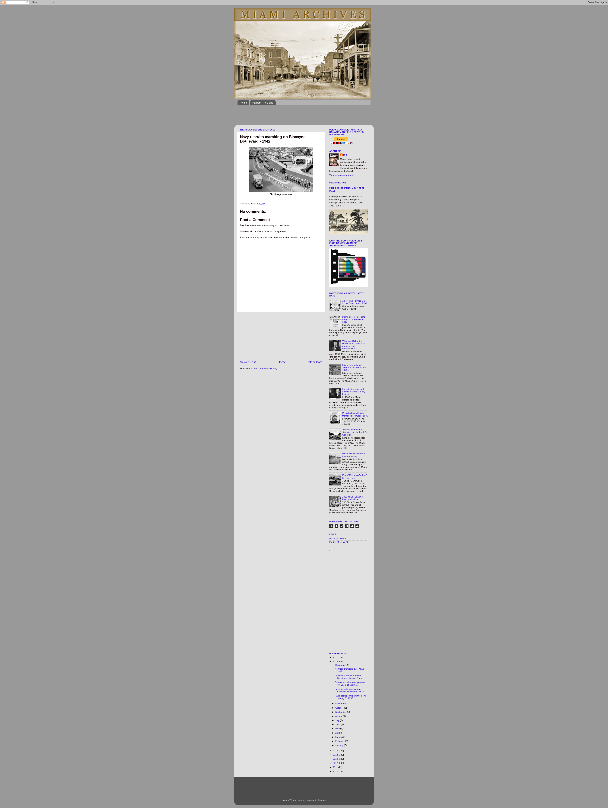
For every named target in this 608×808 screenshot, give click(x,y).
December (340, 665)
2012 (336, 763)
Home (244, 102)
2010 (336, 771)
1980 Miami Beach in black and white (352, 498)
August (339, 716)
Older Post (315, 362)
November (340, 703)
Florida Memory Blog (339, 542)
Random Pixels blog (262, 102)
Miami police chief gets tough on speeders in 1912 (353, 319)
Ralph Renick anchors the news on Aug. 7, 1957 (350, 697)
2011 (335, 767)
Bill (345, 155)
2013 (336, 759)
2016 (336, 661)
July (337, 720)
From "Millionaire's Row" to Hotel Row (354, 476)
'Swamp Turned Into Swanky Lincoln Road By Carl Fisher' (354, 432)
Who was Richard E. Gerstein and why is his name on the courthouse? (354, 345)
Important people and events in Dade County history (353, 391)
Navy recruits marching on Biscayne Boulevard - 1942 (349, 690)
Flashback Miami (337, 538)
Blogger (322, 800)
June (338, 724)
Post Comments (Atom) (265, 368)
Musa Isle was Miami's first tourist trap (353, 455)
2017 (336, 657)
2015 (336, 750)
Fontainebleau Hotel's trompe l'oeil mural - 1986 (355, 414)
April (337, 733)
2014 (336, 755)
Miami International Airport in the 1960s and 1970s (354, 367)
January (339, 745)
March (338, 737)
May (337, 728)
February (340, 741)
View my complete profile (341, 175)
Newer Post (248, 362)
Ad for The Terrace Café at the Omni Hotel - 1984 (354, 302)
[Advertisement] (295, 117)
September (341, 712)
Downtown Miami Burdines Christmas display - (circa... (349, 676)
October (339, 708)
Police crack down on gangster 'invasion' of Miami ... (350, 683)
